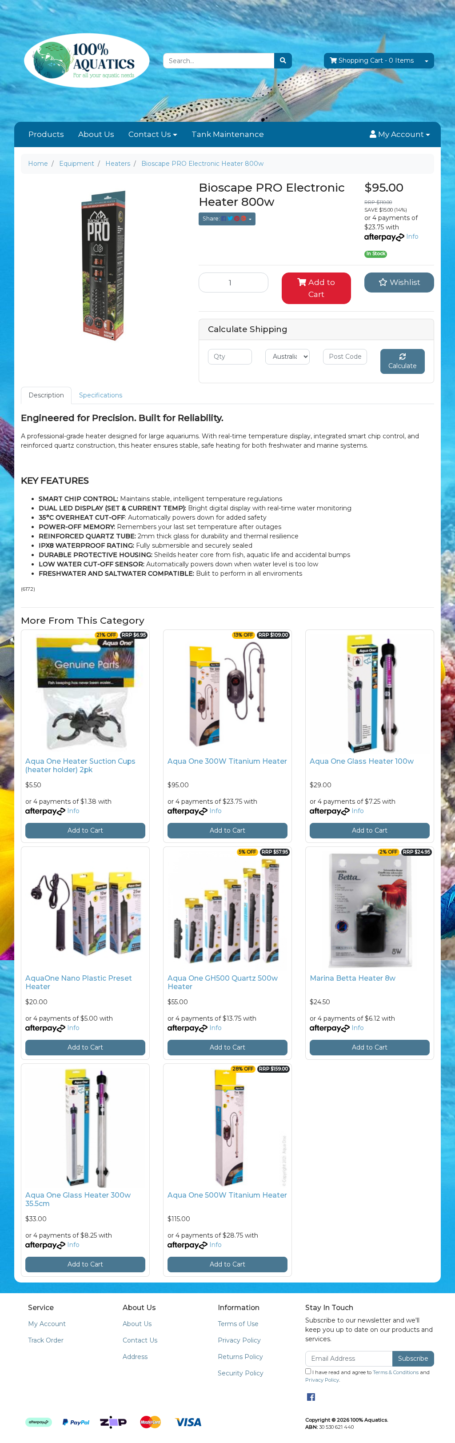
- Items (376, 60)
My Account (47, 1324)
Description (46, 395)
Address (135, 1357)
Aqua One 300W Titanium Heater (227, 761)
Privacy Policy (239, 1340)
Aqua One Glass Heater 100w (362, 761)
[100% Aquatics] (85, 60)
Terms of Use (238, 1324)
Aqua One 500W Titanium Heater (227, 1195)
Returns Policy (240, 1357)
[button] (400, 134)
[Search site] (283, 60)
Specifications (100, 395)
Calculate (402, 366)
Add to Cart (320, 287)
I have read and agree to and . (367, 1376)
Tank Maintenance (228, 134)
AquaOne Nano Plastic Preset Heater (78, 982)
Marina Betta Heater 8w (352, 978)
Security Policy (240, 1373)
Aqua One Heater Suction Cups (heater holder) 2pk (80, 765)
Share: (212, 218)
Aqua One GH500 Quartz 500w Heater (223, 982)
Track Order (46, 1340)
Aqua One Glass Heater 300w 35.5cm (78, 1199)
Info (412, 236)
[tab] (46, 395)
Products (46, 134)
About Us (96, 134)
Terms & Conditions (396, 1372)
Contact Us (149, 134)
